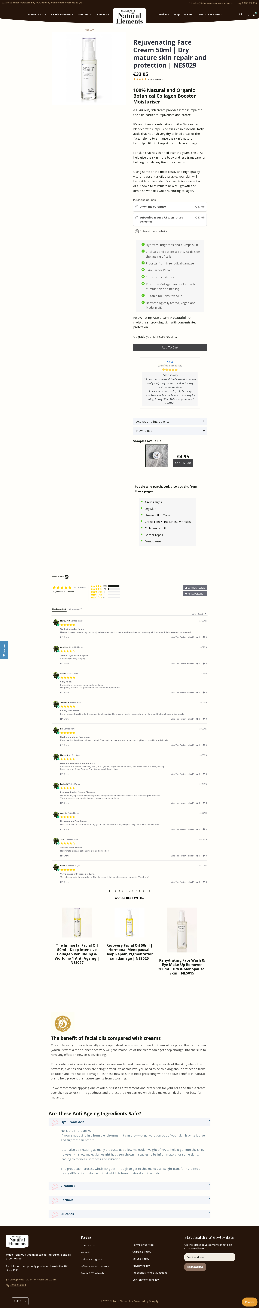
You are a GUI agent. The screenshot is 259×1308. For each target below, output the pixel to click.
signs (158, 502)
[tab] (59, 610)
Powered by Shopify (146, 1301)
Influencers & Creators (95, 1266)
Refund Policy (140, 1259)
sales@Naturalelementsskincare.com (213, 3)
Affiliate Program (91, 1259)
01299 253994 (249, 3)
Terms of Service (143, 1245)
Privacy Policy (141, 1266)
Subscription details (153, 231)
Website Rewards (209, 14)
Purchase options (144, 200)
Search (85, 1252)
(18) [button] (104, 589)
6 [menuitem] (133, 891)
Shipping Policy (141, 1251)
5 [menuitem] (129, 891)
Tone (166, 515)
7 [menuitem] (136, 891)
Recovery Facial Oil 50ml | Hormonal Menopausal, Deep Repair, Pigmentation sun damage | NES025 (129, 951)
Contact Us (88, 1245)
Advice (163, 14)
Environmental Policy (145, 1279)
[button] (195, 593)
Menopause (153, 541)
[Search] (241, 16)
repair (159, 535)
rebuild (162, 528)
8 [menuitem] (139, 891)
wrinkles (185, 522)
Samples (101, 14)
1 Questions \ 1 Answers (63, 592)
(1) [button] (104, 591)
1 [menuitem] (115, 891)
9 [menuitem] (143, 891)
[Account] (247, 14)
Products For (35, 14)
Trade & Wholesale (92, 1273)
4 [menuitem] (126, 891)
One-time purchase (153, 206)
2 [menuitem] (119, 891)
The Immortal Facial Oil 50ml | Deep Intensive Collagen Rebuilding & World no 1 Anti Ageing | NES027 (77, 954)
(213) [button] (105, 586)
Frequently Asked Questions (149, 1272)
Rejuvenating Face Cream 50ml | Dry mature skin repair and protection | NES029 (170, 53)
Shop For (83, 14)
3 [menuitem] (122, 891)
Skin (153, 509)
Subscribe (195, 1267)
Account (189, 14)
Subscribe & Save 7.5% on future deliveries (161, 219)
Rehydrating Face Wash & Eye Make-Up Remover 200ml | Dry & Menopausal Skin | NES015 (182, 966)
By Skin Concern (61, 14)
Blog (177, 14)
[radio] (136, 207)
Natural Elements (121, 1301)
